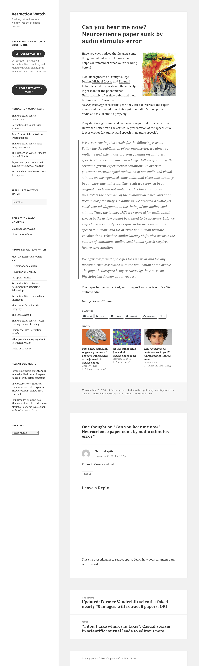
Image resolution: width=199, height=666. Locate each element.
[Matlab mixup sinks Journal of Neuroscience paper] (127, 337)
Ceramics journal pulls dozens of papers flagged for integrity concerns (29, 374)
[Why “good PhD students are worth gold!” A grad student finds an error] (158, 337)
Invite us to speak (21, 348)
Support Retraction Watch (29, 90)
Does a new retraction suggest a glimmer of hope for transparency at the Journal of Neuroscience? (95, 355)
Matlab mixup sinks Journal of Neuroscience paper (124, 352)
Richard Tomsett (103, 301)
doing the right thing (141, 390)
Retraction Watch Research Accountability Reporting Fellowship (27, 287)
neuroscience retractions (119, 393)
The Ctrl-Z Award (21, 314)
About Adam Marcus (25, 266)
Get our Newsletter (28, 53)
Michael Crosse (102, 81)
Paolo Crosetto (20, 383)
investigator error (164, 390)
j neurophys (97, 393)
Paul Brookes (19, 400)
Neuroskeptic (104, 451)
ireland (86, 393)
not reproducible (143, 393)
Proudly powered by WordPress (118, 658)
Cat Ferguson (118, 390)
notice (100, 128)
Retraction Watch (29, 14)
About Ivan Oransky (25, 271)
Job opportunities (21, 277)
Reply (87, 473)
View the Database (22, 234)
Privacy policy (90, 658)
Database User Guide (23, 228)
